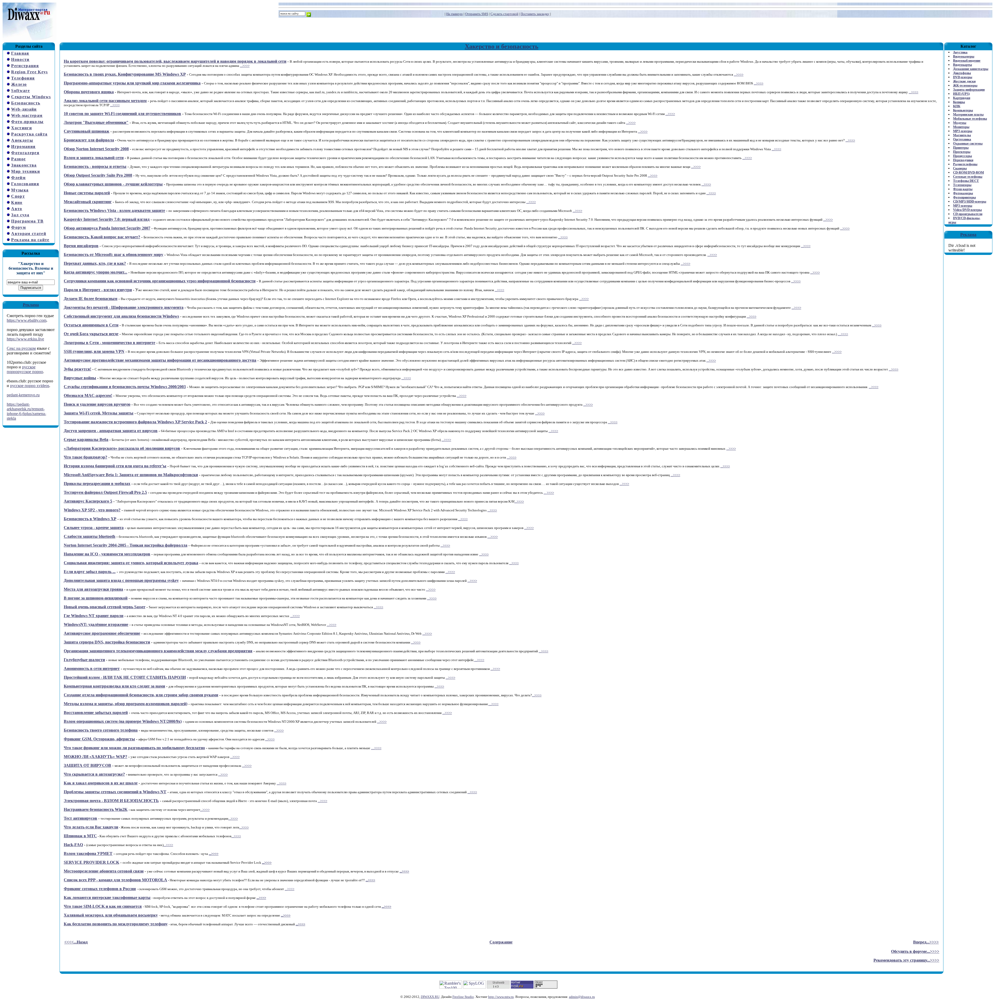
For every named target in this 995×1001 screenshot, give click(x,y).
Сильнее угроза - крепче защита (94, 527)
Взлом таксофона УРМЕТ (88, 853)
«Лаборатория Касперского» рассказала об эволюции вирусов (122, 448)
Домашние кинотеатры (970, 69)
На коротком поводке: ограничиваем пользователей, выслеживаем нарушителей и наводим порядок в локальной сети (175, 61)
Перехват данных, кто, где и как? (95, 263)
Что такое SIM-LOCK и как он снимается (103, 906)
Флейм (18, 177)
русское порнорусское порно (25, 369)
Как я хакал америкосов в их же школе (101, 783)
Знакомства (24, 165)
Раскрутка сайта (29, 134)
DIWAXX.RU (430, 997)
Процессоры (962, 156)
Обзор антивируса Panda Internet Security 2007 (107, 228)
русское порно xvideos (29, 385)
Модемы (959, 123)
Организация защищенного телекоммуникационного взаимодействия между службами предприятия (158, 651)
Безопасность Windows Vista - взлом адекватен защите (114, 210)
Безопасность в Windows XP (90, 519)
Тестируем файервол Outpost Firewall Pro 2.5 (105, 492)
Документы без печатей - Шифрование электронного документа (123, 307)
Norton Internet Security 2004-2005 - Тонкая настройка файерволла (125, 545)
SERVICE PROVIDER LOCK (91, 862)
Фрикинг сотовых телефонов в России (100, 888)
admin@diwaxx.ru (582, 997)
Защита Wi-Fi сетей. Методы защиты (98, 413)
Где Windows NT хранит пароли (93, 615)
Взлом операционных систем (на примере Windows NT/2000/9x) (123, 721)
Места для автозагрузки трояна (93, 589)
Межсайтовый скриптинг (88, 201)
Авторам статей (28, 233)
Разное (18, 159)
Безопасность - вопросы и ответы (95, 166)
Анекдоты (22, 140)
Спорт (18, 196)
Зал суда (20, 215)
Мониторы (961, 127)
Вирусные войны (80, 378)
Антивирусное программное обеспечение (102, 633)
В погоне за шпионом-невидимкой (95, 598)
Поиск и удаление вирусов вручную (97, 404)
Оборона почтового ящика (89, 92)
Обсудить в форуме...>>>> (915, 951)
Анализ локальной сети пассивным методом (105, 100)
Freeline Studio (463, 997)
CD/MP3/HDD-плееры (969, 201)
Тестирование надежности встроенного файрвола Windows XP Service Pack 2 (135, 422)
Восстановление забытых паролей (96, 712)
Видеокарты (962, 65)
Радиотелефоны (965, 164)
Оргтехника (962, 139)
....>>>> (843, 334)
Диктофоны (962, 73)
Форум (18, 227)
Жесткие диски (964, 81)
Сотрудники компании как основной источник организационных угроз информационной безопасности (159, 281)
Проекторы (961, 152)
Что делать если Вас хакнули (91, 827)
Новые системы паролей (87, 193)
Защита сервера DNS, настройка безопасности (107, 642)
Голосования (25, 184)
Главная (20, 53)
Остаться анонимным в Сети (91, 325)
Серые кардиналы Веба (86, 439)
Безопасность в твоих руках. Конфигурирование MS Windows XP (125, 74)
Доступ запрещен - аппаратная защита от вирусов (111, 430)
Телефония (23, 78)
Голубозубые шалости (84, 659)
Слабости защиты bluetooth (89, 536)
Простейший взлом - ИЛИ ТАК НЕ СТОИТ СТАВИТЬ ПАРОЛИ (125, 677)
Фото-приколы (27, 121)
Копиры (959, 102)
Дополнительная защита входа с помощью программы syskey (121, 580)
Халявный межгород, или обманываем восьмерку (111, 915)
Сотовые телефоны (967, 176)
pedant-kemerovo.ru (23, 395)
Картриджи (961, 98)
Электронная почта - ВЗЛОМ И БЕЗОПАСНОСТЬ (111, 800)
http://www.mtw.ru (501, 997)
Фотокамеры (963, 193)
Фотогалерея (25, 153)
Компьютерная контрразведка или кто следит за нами (114, 686)
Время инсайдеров (81, 246)
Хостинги (21, 128)
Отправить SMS (476, 14)
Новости (20, 59)
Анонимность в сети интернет (92, 668)
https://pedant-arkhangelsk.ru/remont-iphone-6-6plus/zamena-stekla (26, 411)
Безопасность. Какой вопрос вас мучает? (102, 237)
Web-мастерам (26, 115)
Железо (19, 84)
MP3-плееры (962, 131)
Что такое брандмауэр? (85, 457)
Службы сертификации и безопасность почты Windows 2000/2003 (125, 386)
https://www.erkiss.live (25, 339)
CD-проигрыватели (967, 214)
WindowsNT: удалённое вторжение (96, 624)
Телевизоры (962, 185)
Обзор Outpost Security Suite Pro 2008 (98, 175)
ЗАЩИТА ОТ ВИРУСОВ (87, 765)
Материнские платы (968, 114)
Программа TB (27, 221)
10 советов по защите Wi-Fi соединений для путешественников (122, 113)
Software (20, 90)
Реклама (31, 305)
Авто (16, 208)
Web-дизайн (24, 109)
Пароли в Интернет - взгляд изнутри (98, 290)
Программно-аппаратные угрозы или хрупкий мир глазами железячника (132, 83)
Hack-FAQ (73, 844)
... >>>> (549, 493)
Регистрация (25, 65)
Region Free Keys (29, 72)
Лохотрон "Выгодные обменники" (96, 122)
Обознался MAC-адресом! (88, 395)
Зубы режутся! (77, 369)
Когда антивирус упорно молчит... (95, 272)
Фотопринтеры (964, 197)
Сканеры (960, 168)
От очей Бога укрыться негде (91, 334)
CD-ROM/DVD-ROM (968, 172)
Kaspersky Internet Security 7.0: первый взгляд (107, 219)
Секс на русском (21, 348)
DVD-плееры (962, 77)
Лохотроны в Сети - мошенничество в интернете (109, 342)
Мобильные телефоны (970, 118)
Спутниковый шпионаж (86, 131)
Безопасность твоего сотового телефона (101, 730)
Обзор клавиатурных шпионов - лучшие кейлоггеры (113, 184)
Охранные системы (968, 143)
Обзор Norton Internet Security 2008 (96, 149)
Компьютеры (963, 110)
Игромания (23, 146)
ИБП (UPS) (961, 94)
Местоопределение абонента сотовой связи (104, 871)
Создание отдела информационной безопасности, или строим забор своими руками (141, 695)
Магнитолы (962, 135)
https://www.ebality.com (26, 320)
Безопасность (25, 103)
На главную (454, 14)
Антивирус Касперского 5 (88, 501)
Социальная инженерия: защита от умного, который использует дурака (131, 563)
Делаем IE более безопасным (90, 298)
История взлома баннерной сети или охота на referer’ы (115, 466)
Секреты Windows (31, 97)
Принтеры (961, 147)
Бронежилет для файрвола (89, 140)
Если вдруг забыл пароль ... (90, 571)
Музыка (20, 190)
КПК (956, 106)
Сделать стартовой (504, 14)
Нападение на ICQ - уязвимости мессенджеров (107, 554)
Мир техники (25, 171)
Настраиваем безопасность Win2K (95, 809)
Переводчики (963, 160)
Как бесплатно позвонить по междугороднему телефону (116, 924)
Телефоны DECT (966, 181)
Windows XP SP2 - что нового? (92, 510)
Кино (16, 202)
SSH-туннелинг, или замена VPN (94, 351)
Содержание (501, 942)
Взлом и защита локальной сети (94, 157)
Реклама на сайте (30, 240)
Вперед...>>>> (926, 942)
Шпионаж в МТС (80, 836)
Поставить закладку (535, 14)
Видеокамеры (963, 56)
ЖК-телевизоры (965, 85)
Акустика (960, 52)
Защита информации (969, 89)
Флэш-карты (962, 189)
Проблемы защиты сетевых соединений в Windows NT (115, 792)
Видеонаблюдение (966, 60)
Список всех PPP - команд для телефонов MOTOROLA (115, 880)
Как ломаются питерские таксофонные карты (107, 897)
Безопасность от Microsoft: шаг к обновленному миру (113, 254)
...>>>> (245, 66)
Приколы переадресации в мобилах (97, 483)
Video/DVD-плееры (967, 210)
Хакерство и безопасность (501, 46)
